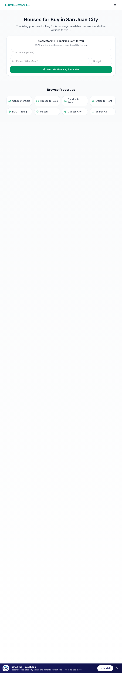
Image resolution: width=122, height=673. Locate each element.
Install (107, 668)
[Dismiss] (117, 668)
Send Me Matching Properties (62, 69)
